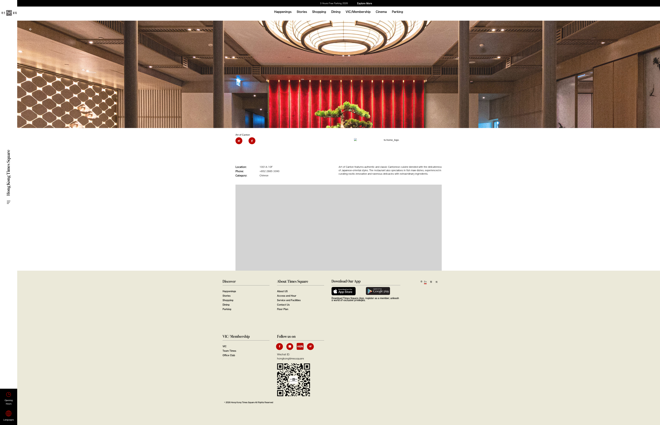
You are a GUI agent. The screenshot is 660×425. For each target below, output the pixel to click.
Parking (397, 11)
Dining (335, 11)
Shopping (319, 11)
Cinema (381, 11)
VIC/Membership (358, 11)
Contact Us (283, 305)
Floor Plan (282, 309)
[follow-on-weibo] (310, 346)
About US (282, 291)
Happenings (283, 11)
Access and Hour (286, 296)
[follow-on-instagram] (289, 346)
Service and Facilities (289, 300)
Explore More (364, 3)
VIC (225, 346)
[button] (31, 29)
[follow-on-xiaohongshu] (300, 346)
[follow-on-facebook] (279, 346)
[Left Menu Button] (12, 199)
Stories (302, 11)
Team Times (229, 351)
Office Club (229, 355)
